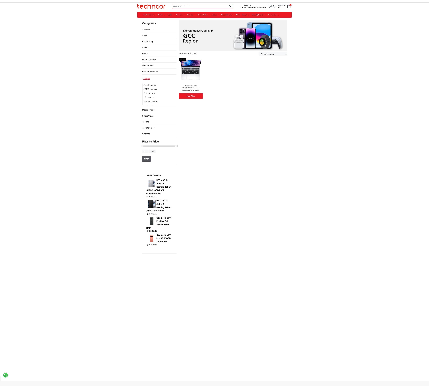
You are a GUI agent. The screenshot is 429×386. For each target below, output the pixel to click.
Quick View (190, 96)
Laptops (214, 15)
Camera (190, 15)
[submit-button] (230, 6)
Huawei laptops (151, 101)
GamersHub (202, 15)
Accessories (272, 15)
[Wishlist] (274, 6)
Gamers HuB (148, 65)
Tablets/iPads (148, 128)
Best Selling (147, 41)
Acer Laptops (150, 85)
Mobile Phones (148, 15)
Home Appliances (150, 71)
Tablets (160, 15)
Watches (179, 15)
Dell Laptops (149, 93)
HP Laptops (149, 97)
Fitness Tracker (241, 15)
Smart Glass (147, 116)
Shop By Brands (257, 15)
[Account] (270, 6)
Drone (145, 53)
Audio (170, 15)
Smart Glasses (226, 15)
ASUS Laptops (150, 89)
